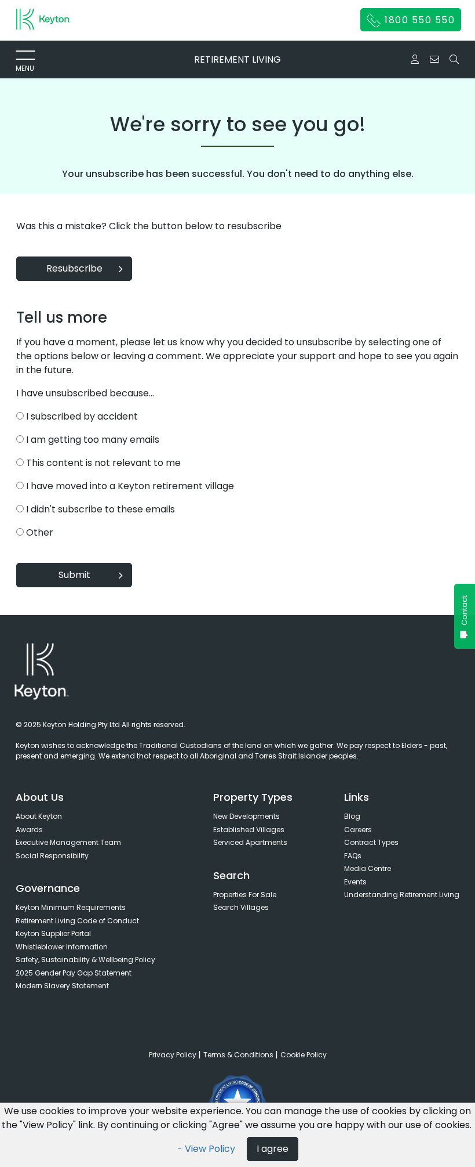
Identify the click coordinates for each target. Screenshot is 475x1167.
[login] (415, 59)
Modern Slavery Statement (62, 986)
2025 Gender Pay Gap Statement (73, 973)
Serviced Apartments (250, 842)
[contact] (434, 59)
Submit (74, 574)
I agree (272, 1148)
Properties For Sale (244, 894)
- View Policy (207, 1148)
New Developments (246, 816)
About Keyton (39, 816)
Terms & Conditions (239, 1055)
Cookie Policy (303, 1055)
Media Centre (367, 868)
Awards (29, 829)
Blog (352, 816)
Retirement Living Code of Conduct (77, 921)
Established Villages (248, 829)
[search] (454, 59)
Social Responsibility (52, 856)
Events (355, 882)
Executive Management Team (68, 842)
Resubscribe (74, 268)
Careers (358, 829)
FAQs (352, 856)
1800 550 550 (418, 20)
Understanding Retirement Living (401, 894)
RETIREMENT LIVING (237, 59)
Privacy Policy (173, 1055)
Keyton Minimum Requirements (71, 907)
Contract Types (371, 842)
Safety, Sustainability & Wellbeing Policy (85, 959)
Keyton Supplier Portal (53, 933)
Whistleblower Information (62, 947)
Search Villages (241, 907)
